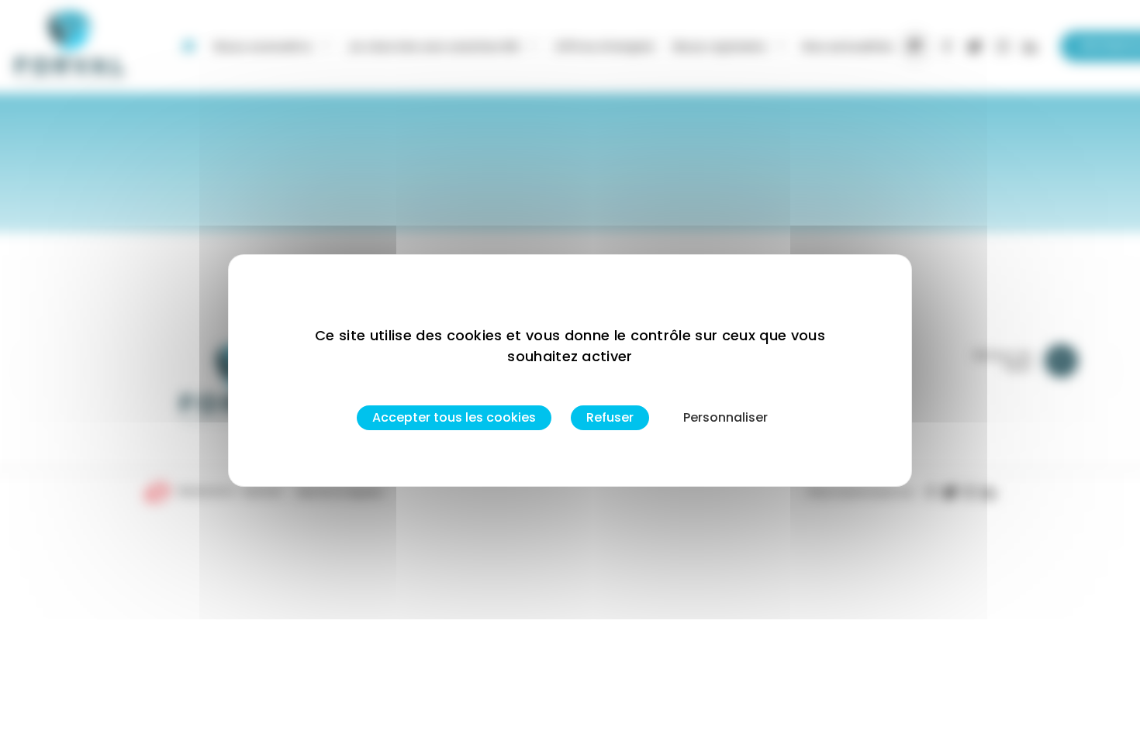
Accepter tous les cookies (454, 417)
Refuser (610, 417)
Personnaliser (725, 417)
